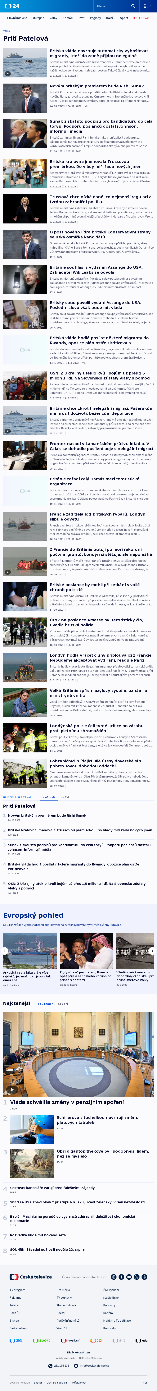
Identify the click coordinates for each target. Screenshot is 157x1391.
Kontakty (109, 1328)
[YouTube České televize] (129, 1277)
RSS (145, 1382)
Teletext (15, 1305)
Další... (110, 18)
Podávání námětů (67, 1320)
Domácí (68, 18)
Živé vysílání (111, 1290)
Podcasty (109, 1305)
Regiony (95, 18)
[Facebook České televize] (121, 1277)
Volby (53, 18)
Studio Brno (111, 1297)
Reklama (15, 1297)
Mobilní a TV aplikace (117, 1320)
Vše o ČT (61, 1328)
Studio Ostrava (66, 1305)
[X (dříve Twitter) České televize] (137, 1277)
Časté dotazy (18, 1328)
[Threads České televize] (144, 1277)
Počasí (60, 1313)
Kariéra (108, 1313)
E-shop (14, 1320)
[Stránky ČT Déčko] (96, 1340)
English (38, 1382)
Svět (81, 18)
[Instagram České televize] (114, 1277)
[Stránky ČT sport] (41, 1340)
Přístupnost (79, 1382)
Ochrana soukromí (57, 1382)
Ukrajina (38, 18)
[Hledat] (133, 6)
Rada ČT (15, 1313)
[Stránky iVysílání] (70, 1340)
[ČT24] (12, 6)
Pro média (63, 1290)
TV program (17, 1290)
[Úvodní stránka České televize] (31, 1277)
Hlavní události (17, 18)
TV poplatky (64, 1297)
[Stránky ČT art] (119, 1340)
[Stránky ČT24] (16, 1340)
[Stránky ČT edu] (141, 1340)
